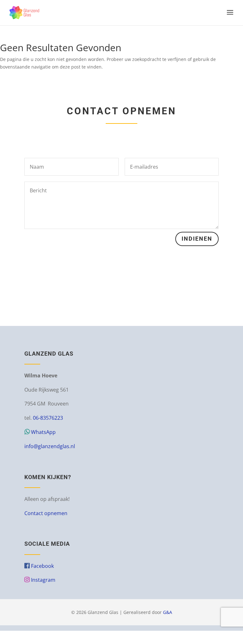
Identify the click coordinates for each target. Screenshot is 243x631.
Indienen (197, 238)
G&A (167, 612)
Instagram (42, 579)
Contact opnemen (45, 513)
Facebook (42, 565)
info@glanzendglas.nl (49, 446)
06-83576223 (48, 417)
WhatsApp (43, 432)
